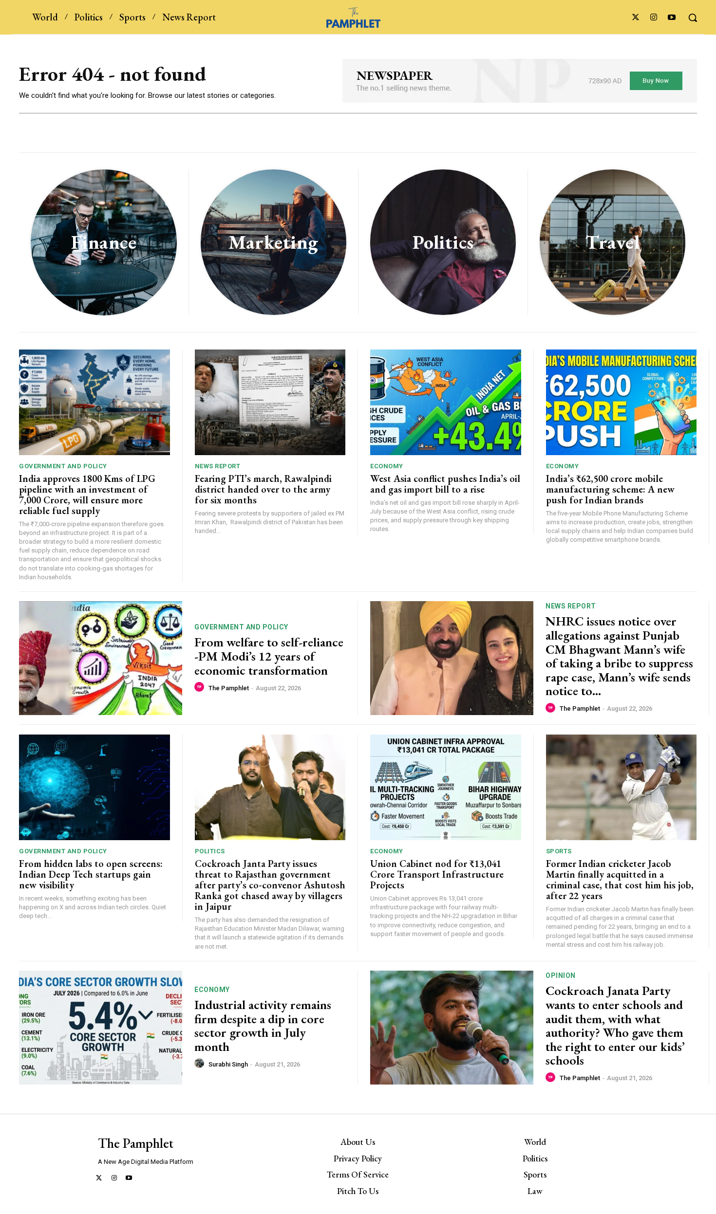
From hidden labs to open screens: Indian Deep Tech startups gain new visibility (91, 874)
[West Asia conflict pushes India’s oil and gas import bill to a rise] (445, 402)
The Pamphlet (228, 688)
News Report (218, 466)
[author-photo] (200, 687)
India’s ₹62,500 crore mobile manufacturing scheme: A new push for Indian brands (610, 489)
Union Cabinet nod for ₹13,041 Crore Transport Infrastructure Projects (437, 874)
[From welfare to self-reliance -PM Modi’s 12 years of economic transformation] (100, 658)
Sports (559, 851)
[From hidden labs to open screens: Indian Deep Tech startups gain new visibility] (94, 787)
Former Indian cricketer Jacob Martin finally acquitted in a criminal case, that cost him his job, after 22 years (620, 879)
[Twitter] (635, 17)
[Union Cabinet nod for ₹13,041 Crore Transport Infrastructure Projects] (445, 787)
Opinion (561, 975)
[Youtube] (671, 17)
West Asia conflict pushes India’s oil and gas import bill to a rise (445, 484)
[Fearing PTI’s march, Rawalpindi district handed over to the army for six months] (270, 402)
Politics (210, 851)
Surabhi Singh (228, 1064)
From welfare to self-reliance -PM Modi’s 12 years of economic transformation (268, 656)
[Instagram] (653, 17)
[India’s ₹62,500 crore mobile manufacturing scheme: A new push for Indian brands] (621, 402)
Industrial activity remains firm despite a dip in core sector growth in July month (262, 1025)
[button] (692, 17)
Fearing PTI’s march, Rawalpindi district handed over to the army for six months (263, 489)
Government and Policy (63, 466)
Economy (386, 466)
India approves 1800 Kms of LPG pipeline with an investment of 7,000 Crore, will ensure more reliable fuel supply (87, 494)
